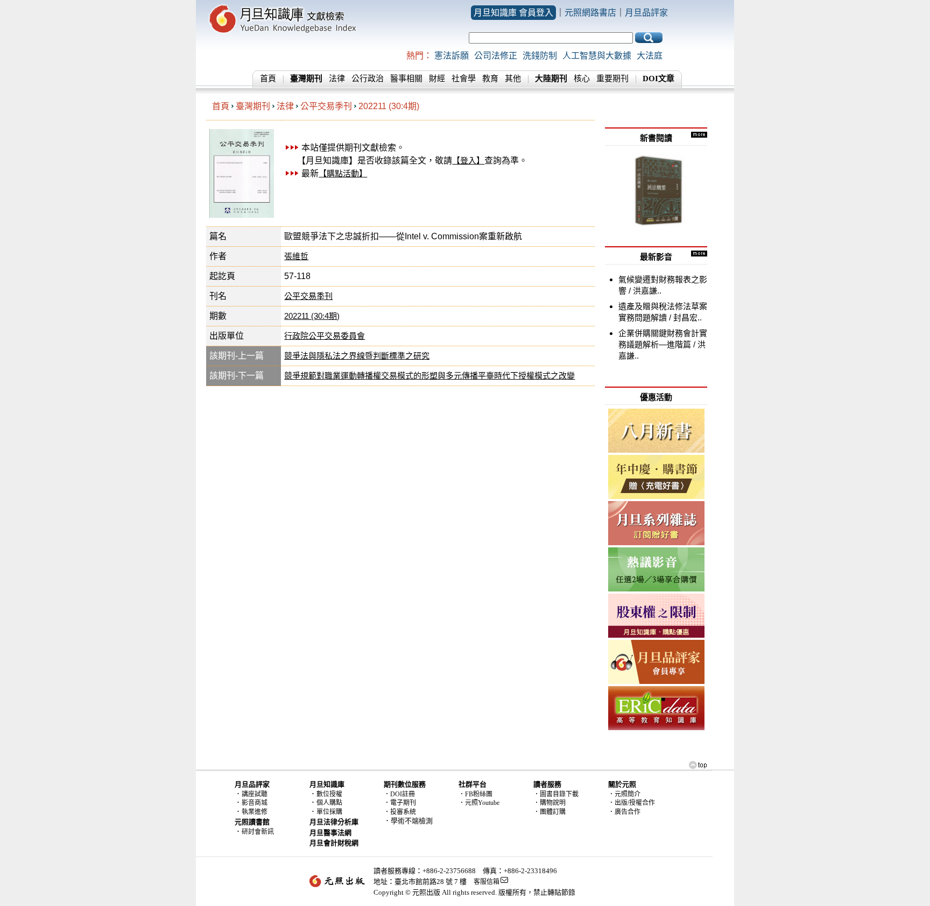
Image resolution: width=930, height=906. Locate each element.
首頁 (268, 78)
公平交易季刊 (326, 106)
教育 (490, 78)
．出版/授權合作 (631, 803)
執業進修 (254, 812)
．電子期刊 (400, 803)
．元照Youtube (479, 803)
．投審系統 (400, 812)
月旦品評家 (646, 12)
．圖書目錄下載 (556, 794)
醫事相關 (406, 78)
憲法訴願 (451, 55)
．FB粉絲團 (475, 794)
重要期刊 (612, 78)
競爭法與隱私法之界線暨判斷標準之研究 (356, 355)
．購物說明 (549, 803)
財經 (437, 78)
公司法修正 (495, 55)
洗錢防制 (540, 55)
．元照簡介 (624, 794)
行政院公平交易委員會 (324, 335)
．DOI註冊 (399, 794)
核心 (582, 78)
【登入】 (468, 160)
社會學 (464, 78)
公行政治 (367, 78)
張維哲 (296, 256)
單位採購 (329, 812)
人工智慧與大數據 (596, 55)
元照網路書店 (590, 12)
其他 (513, 78)
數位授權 (329, 794)
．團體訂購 (549, 812)
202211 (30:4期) (388, 106)
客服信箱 (486, 882)
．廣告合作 (624, 812)
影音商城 (254, 803)
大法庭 (650, 55)
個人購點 (329, 803)
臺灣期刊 (253, 106)
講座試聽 (254, 794)
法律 (337, 78)
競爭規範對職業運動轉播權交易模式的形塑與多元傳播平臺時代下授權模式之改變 (429, 375)
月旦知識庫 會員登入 (513, 12)
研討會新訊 (258, 832)
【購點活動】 (343, 173)
